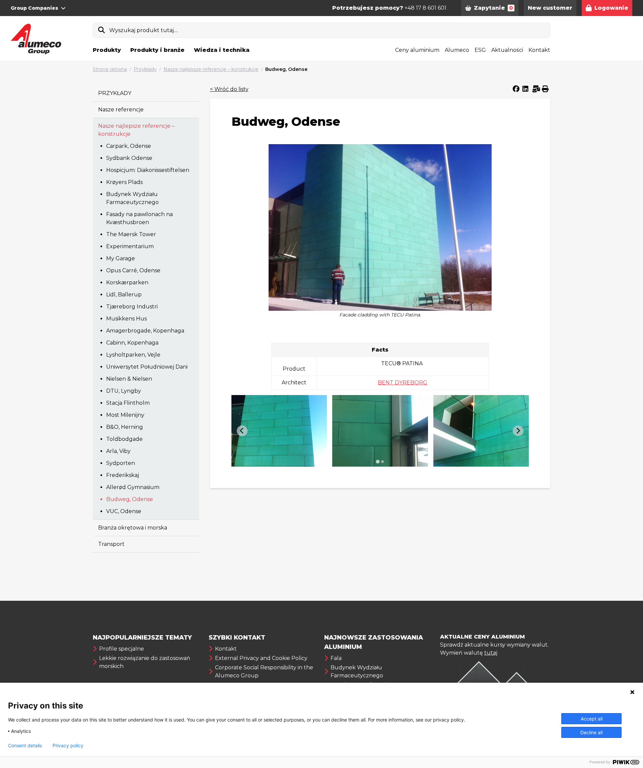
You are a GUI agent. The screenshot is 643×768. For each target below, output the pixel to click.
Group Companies (34, 8)
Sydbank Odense (129, 158)
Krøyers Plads (124, 182)
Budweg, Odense (286, 69)
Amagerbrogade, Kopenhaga (145, 330)
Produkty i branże (157, 50)
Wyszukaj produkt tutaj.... (143, 30)
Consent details (25, 745)
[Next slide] (518, 430)
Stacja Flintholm (128, 403)
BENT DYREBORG (402, 382)
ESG (480, 50)
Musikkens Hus (126, 318)
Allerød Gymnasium (132, 487)
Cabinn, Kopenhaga (132, 343)
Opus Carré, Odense (133, 270)
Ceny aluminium (417, 50)
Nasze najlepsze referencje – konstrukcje (211, 69)
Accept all (591, 719)
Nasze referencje (121, 109)
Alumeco (457, 50)
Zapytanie (493, 8)
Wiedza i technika (221, 50)
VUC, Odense (123, 511)
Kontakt (539, 50)
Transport (111, 544)
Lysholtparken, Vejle (133, 355)
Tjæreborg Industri (132, 306)
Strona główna (110, 69)
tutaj (490, 653)
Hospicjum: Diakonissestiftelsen (147, 170)
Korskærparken (127, 282)
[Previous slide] (242, 430)
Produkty (107, 50)
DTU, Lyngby (123, 391)
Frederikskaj (122, 475)
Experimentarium (130, 246)
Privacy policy (68, 745)
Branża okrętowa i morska (132, 527)
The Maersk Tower (131, 234)
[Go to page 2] (382, 461)
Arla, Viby (118, 451)
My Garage (120, 258)
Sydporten (120, 463)
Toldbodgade (124, 439)
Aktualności (507, 50)
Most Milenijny (125, 415)
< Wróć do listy (229, 89)
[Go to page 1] (377, 461)
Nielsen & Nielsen (129, 379)
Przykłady (145, 69)
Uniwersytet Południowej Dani (147, 367)
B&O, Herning (124, 427)
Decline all (591, 732)
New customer (550, 8)
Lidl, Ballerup (124, 294)
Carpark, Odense (128, 146)
